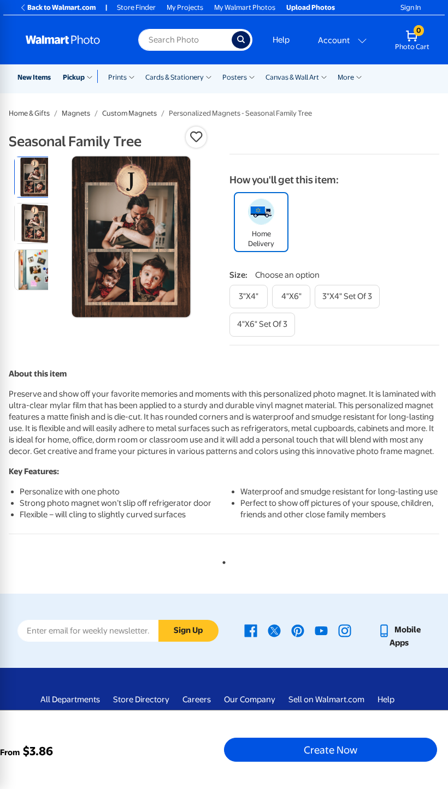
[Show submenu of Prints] (131, 76)
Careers (196, 699)
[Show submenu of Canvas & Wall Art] (324, 76)
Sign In (410, 7)
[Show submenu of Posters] (252, 76)
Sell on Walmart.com (326, 699)
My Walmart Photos (244, 7)
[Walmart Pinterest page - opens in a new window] (297, 630)
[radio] (34, 177)
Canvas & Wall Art (292, 77)
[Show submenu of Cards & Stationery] (208, 76)
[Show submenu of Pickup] (92, 76)
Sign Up (188, 630)
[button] (196, 137)
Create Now (330, 750)
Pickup (74, 77)
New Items (34, 77)
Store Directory (141, 699)
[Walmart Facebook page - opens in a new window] (250, 630)
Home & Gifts (29, 113)
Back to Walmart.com (61, 7)
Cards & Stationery (174, 77)
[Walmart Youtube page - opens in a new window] (321, 630)
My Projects (185, 7)
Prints (117, 77)
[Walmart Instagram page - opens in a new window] (344, 630)
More (346, 77)
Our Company (249, 699)
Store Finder (136, 7)
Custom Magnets (129, 113)
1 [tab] (221, 560)
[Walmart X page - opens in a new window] (274, 630)
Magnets (76, 113)
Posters (234, 77)
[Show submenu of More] (359, 76)
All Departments (70, 699)
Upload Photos (310, 7)
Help (281, 40)
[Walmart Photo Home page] (70, 40)
